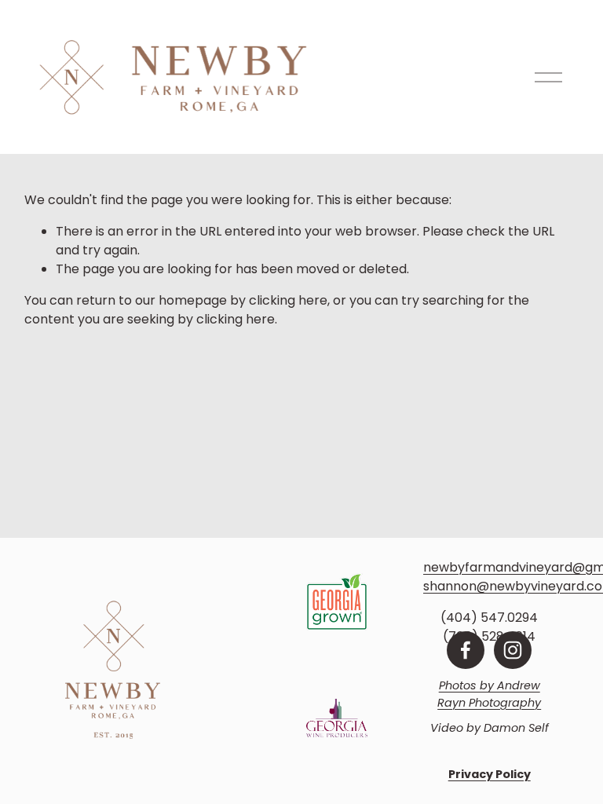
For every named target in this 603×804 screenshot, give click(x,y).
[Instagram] (513, 650)
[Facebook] (465, 650)
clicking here (288, 300)
